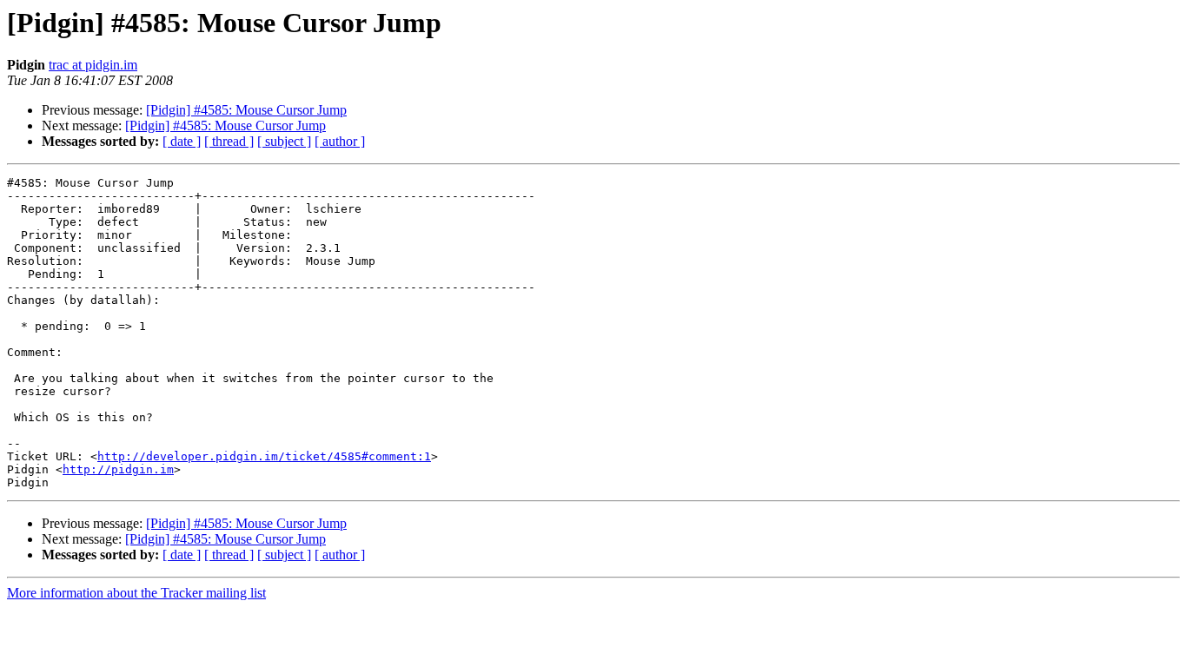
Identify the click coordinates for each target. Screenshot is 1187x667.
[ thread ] (229, 141)
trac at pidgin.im (93, 64)
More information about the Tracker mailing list (136, 592)
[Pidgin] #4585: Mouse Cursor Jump (246, 109)
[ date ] (181, 141)
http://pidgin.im (118, 469)
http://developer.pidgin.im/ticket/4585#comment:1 (264, 456)
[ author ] (340, 141)
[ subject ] (284, 141)
